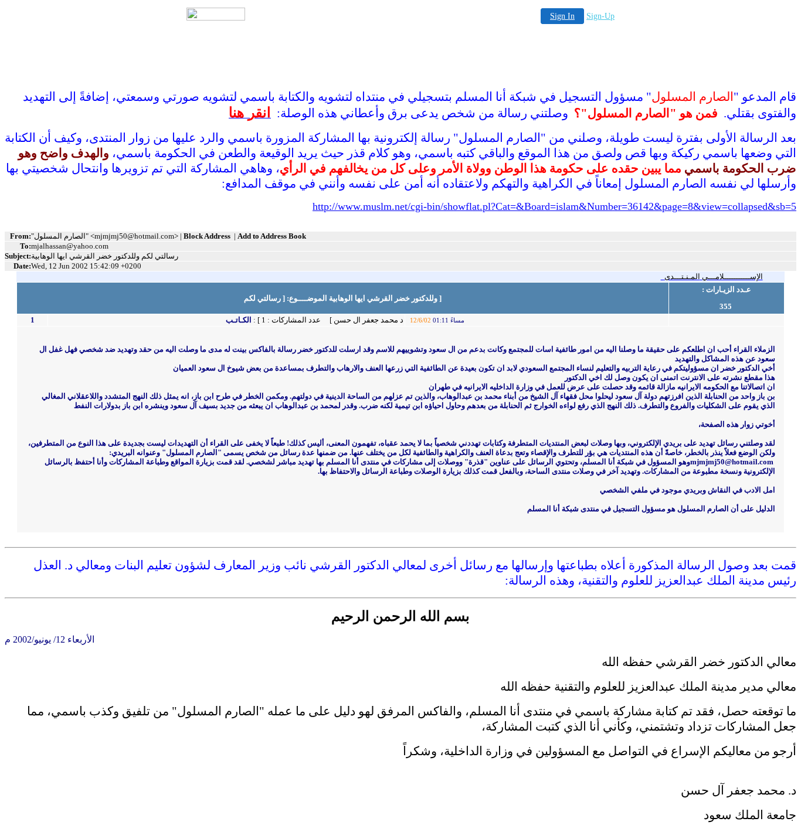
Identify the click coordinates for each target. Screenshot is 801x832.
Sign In (562, 16)
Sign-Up (600, 16)
